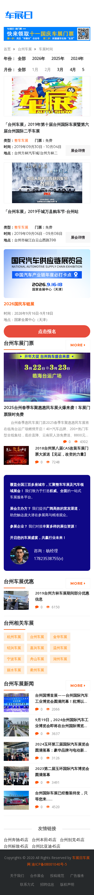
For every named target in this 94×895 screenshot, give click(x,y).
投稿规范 (57, 875)
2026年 (38, 58)
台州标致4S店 (16, 846)
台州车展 (25, 49)
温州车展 (60, 647)
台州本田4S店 (44, 839)
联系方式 (27, 884)
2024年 (77, 58)
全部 (22, 58)
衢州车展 (37, 669)
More (77, 345)
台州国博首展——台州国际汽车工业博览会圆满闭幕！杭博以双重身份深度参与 (61, 701)
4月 (73, 69)
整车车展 (21, 140)
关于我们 (17, 875)
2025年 (57, 58)
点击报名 (47, 331)
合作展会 (37, 875)
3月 (60, 69)
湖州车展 (60, 658)
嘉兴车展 (37, 647)
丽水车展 (14, 669)
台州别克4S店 (72, 839)
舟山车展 (37, 658)
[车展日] (19, 15)
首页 (7, 49)
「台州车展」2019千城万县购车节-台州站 (41, 211)
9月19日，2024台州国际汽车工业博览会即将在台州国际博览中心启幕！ (61, 725)
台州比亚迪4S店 (46, 846)
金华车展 (60, 636)
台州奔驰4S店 (16, 839)
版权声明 (67, 884)
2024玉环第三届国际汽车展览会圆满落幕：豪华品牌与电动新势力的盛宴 (62, 750)
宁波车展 (14, 658)
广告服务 (77, 875)
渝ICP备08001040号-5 (49, 864)
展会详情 (78, 150)
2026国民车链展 (19, 304)
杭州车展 (14, 636)
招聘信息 (47, 884)
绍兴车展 (14, 647)
